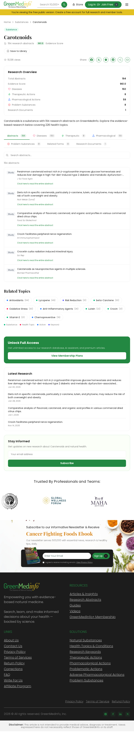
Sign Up (98, 556)
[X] (127, 714)
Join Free (107, 4)
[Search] (64, 5)
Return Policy (14, 663)
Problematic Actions (86, 669)
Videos (75, 611)
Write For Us (13, 680)
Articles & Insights (84, 594)
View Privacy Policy (84, 562)
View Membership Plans (67, 356)
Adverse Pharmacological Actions (97, 674)
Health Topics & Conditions (91, 646)
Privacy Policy (15, 651)
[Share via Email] (127, 59)
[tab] (17, 136)
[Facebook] (112, 714)
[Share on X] (98, 59)
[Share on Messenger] (106, 59)
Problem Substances (86, 680)
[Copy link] (120, 59)
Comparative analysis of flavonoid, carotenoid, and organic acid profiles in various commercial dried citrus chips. (71, 215)
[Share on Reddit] (113, 59)
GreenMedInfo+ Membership (93, 617)
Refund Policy (121, 701)
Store (79, 4)
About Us (11, 640)
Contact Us (13, 646)
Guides (75, 605)
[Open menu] (127, 4)
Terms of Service (97, 701)
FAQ (7, 674)
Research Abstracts (85, 599)
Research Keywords (85, 651)
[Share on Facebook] (91, 59)
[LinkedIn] (120, 714)
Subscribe (67, 463)
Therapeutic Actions (86, 657)
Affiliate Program (17, 686)
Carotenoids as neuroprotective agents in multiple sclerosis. (51, 269)
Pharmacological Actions (90, 663)
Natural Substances (86, 640)
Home (7, 22)
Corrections (13, 669)
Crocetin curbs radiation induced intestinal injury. (45, 251)
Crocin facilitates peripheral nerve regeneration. (44, 234)
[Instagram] (105, 714)
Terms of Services (18, 657)
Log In (92, 4)
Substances (21, 22)
